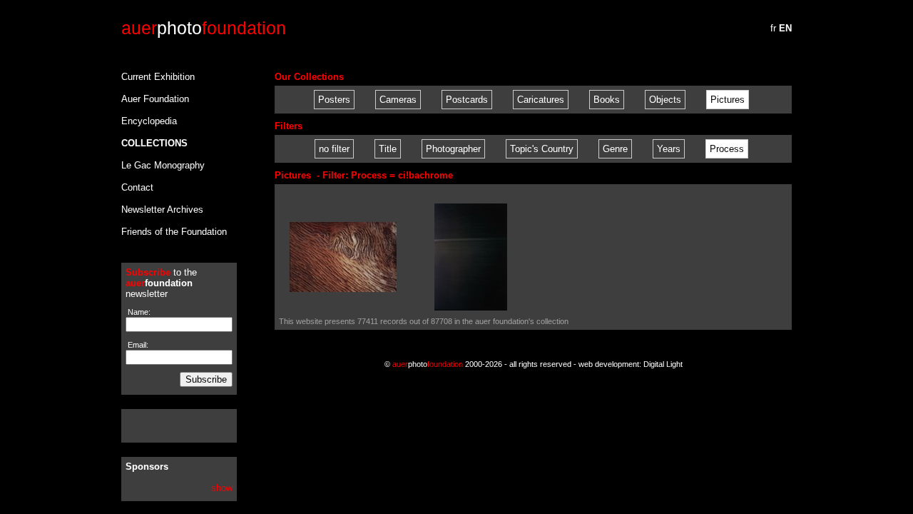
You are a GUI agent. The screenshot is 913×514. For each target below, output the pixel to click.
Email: (137, 345)
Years (668, 148)
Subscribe (206, 379)
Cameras (398, 99)
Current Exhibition (158, 76)
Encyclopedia (149, 121)
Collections (154, 143)
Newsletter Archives (162, 209)
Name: (138, 312)
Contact (137, 187)
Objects (665, 99)
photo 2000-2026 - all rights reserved (481, 364)
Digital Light (663, 364)
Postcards (467, 99)
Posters (334, 99)
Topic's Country (541, 148)
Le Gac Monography (163, 165)
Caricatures (540, 99)
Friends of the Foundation (174, 231)
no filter (334, 148)
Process (727, 148)
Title (388, 148)
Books (606, 99)
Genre (615, 148)
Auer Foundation (155, 99)
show (222, 488)
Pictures (727, 99)
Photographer (453, 148)
